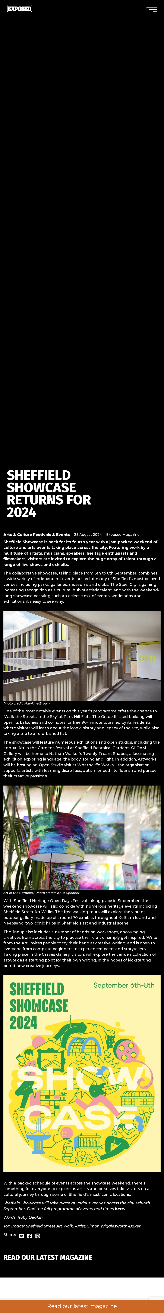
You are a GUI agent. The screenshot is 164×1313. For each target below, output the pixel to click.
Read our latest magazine (82, 1306)
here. (120, 1209)
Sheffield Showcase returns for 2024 (49, 493)
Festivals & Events (51, 534)
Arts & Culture (17, 534)
